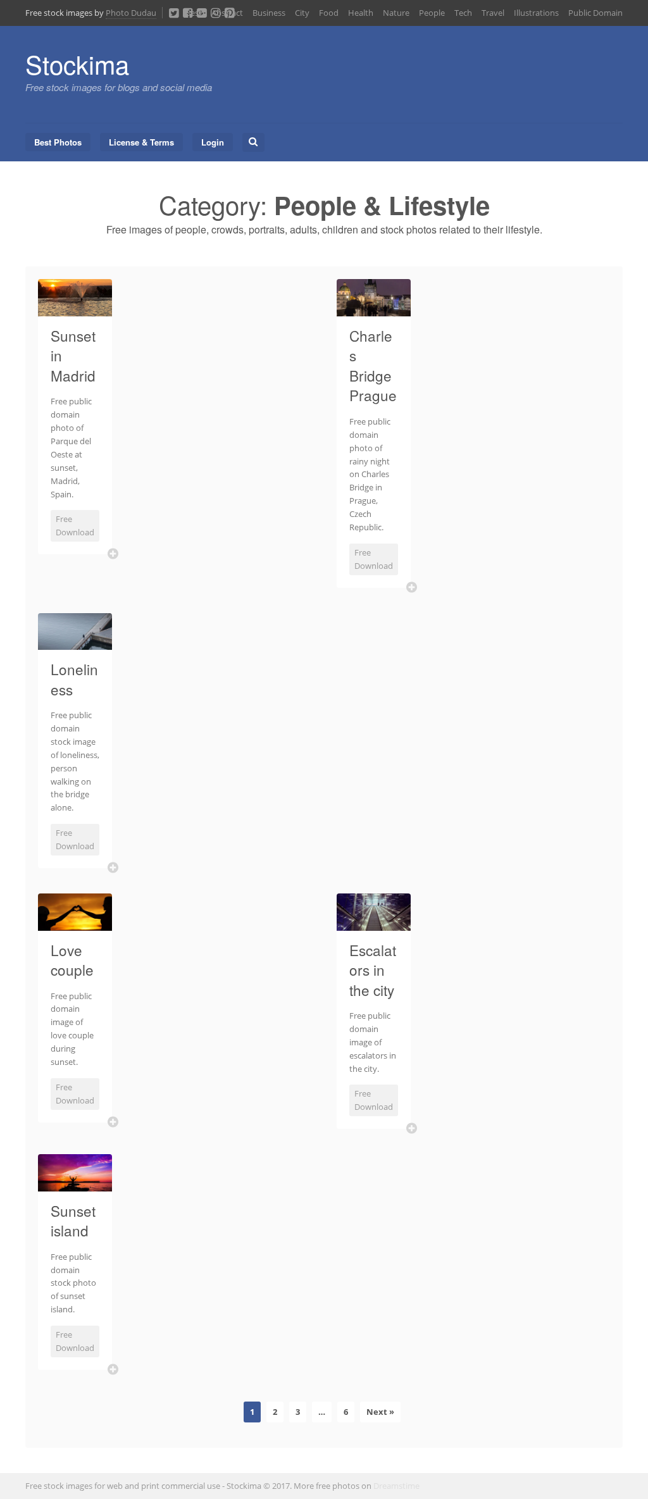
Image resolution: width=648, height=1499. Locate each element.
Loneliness (74, 679)
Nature (396, 12)
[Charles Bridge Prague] (374, 308)
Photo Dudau (131, 12)
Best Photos (58, 142)
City (302, 12)
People (432, 12)
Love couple (72, 960)
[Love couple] (75, 923)
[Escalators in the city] (374, 923)
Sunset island (73, 1220)
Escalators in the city (372, 970)
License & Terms (141, 142)
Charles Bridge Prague (373, 365)
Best (193, 12)
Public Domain (595, 12)
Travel (493, 12)
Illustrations (536, 12)
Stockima (77, 64)
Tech (463, 12)
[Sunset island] (75, 1184)
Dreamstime (396, 1485)
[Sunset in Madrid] (75, 308)
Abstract (227, 12)
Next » (380, 1411)
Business (268, 12)
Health (360, 12)
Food (329, 12)
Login (212, 142)
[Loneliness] (75, 642)
